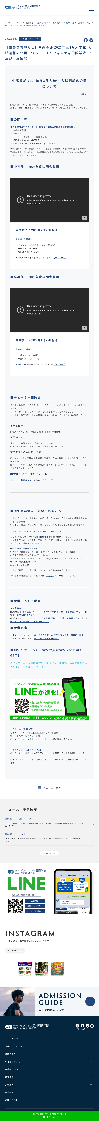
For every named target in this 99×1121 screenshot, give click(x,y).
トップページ (11, 1038)
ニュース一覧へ (52, 787)
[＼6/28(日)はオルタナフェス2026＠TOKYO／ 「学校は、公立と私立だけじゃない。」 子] (57, 968)
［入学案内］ (60, 364)
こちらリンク (37, 732)
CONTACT (43, 570)
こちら (49, 575)
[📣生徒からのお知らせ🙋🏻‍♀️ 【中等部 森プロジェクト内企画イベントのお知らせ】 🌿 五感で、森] (41, 968)
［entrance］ (60, 257)
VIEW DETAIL (15, 950)
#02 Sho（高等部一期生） (46, 638)
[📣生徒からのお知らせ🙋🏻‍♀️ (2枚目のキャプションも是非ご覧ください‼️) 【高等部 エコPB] (25, 968)
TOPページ (9, 22)
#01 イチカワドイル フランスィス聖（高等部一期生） (61, 635)
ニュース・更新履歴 (25, 22)
